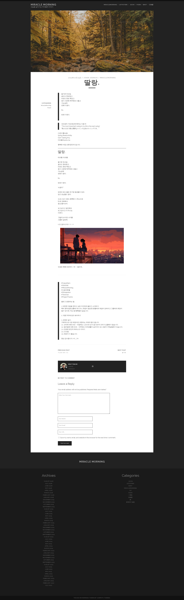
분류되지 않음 (130, 502)
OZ (130, 490)
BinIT (145, 4)
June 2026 (48, 486)
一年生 (130, 495)
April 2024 (48, 546)
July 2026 (48, 483)
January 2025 (49, 525)
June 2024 (48, 541)
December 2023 (48, 555)
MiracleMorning (110, 4)
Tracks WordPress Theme (84, 598)
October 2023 (49, 560)
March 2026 (48, 492)
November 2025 (48, 502)
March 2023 (48, 576)
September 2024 (49, 534)
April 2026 (49, 490)
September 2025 (49, 506)
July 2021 (48, 585)
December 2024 (48, 527)
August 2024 (48, 537)
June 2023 (48, 569)
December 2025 (48, 499)
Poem (139, 4)
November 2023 (48, 557)
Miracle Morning (43, 4)
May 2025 (48, 516)
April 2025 (48, 518)
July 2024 (48, 539)
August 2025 (48, 509)
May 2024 (48, 543)
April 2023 (48, 574)
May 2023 (48, 571)
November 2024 (49, 529)
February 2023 (48, 578)
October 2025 (49, 504)
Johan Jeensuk (90, 78)
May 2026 (48, 488)
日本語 (151, 4)
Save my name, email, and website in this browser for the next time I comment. (88, 438)
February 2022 (48, 583)
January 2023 (49, 580)
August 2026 (48, 481)
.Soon (132, 4)
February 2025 (48, 523)
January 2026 (48, 497)
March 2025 (48, 520)
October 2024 (49, 532)
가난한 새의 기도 (63, 352)
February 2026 (48, 495)
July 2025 (48, 511)
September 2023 (49, 562)
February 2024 (48, 550)
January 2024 (48, 553)
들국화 (124, 352)
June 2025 (48, 513)
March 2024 (48, 548)
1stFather (123, 4)
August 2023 (48, 564)
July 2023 (48, 567)
